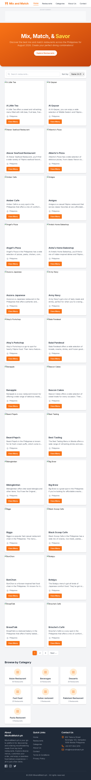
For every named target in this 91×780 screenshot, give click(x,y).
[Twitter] (15, 766)
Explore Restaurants (45, 53)
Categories (60, 3)
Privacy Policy (39, 758)
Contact (83, 3)
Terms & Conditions (41, 755)
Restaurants (47, 3)
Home (36, 3)
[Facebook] (6, 766)
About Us (72, 3)
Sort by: (65, 74)
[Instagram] (10, 766)
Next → (53, 653)
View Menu (13, 122)
